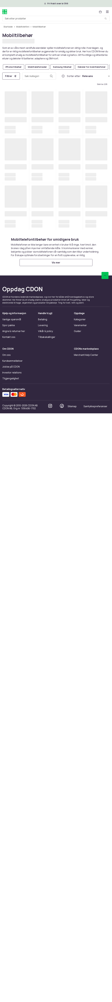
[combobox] (56, 18)
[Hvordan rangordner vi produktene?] (63, 75)
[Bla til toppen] (105, 920)
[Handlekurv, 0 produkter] (100, 11)
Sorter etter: (74, 75)
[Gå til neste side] (101, 867)
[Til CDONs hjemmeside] (4, 11)
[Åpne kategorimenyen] (107, 11)
